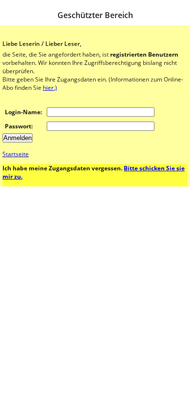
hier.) (50, 87)
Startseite (15, 154)
